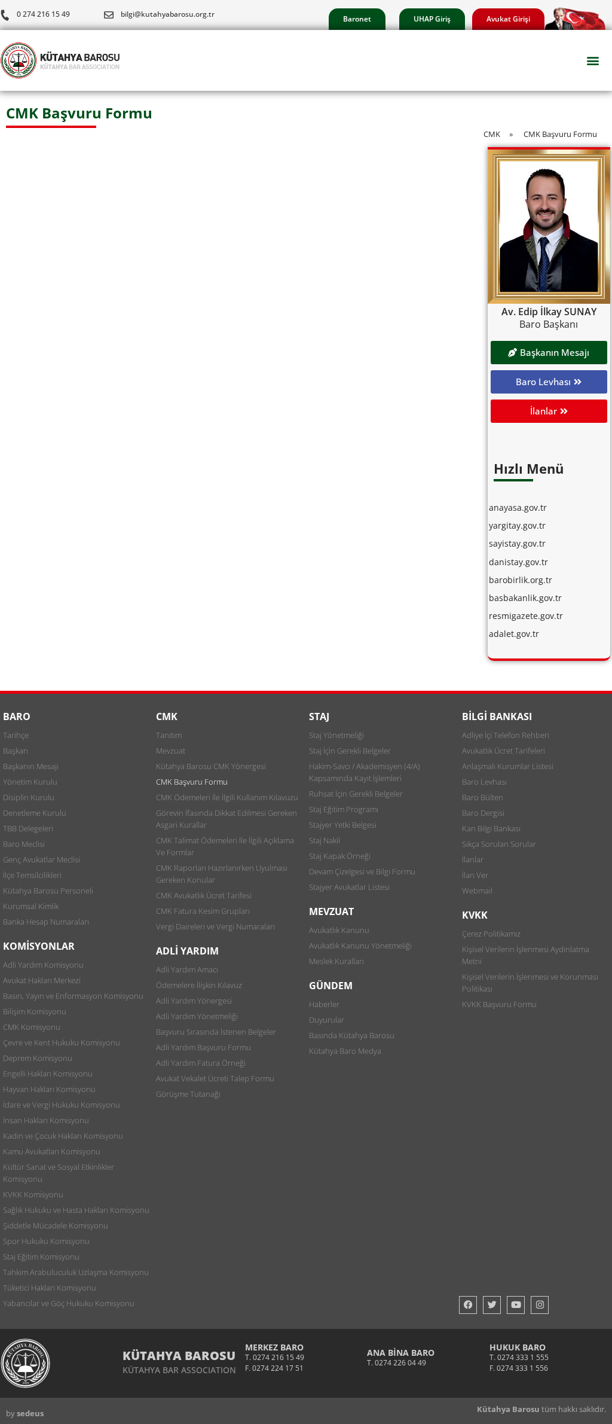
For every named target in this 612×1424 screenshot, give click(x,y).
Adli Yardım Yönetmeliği (197, 1016)
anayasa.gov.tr (518, 507)
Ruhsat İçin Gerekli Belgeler (356, 793)
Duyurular (326, 1019)
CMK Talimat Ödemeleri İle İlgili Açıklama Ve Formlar (225, 846)
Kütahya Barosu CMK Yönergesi (211, 766)
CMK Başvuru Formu (192, 781)
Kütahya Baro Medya (345, 1050)
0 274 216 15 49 (43, 14)
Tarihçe (16, 735)
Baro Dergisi (483, 812)
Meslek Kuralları (336, 961)
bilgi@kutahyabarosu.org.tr (168, 14)
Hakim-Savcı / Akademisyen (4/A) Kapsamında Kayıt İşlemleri (364, 772)
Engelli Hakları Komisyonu (48, 1073)
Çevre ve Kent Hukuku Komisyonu (61, 1042)
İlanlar (473, 859)
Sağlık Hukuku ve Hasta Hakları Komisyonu (76, 1210)
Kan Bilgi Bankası (491, 828)
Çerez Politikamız (491, 933)
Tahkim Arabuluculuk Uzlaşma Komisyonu (76, 1272)
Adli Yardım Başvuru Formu (203, 1047)
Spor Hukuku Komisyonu (46, 1241)
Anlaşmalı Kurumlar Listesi (507, 766)
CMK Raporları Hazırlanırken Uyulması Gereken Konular (221, 873)
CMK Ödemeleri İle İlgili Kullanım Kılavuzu (227, 797)
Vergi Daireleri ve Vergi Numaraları (215, 926)
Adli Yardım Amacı (187, 969)
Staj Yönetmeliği (336, 735)
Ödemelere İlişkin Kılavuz (199, 985)
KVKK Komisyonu (33, 1194)
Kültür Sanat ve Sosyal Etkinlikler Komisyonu (58, 1172)
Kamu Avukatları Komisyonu (51, 1151)
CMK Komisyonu (31, 1027)
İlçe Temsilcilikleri (32, 875)
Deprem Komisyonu (37, 1058)
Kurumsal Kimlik (31, 906)
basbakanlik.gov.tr (525, 597)
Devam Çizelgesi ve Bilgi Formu (362, 871)
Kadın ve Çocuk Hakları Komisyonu (63, 1135)
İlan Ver (475, 875)
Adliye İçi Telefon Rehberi (505, 735)
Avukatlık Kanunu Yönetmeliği (360, 945)
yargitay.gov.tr (517, 525)
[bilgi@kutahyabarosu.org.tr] (109, 15)
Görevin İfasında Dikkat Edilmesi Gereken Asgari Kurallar (226, 818)
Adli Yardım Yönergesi (194, 1000)
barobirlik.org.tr (520, 580)
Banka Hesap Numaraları (46, 921)
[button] (593, 61)
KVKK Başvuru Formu (499, 1004)
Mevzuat (170, 750)
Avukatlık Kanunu (339, 930)
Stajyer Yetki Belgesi (343, 824)
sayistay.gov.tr (517, 543)
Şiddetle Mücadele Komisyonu (55, 1225)
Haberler (324, 1004)
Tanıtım (169, 735)
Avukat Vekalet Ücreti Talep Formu (215, 1078)
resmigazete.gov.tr (526, 615)
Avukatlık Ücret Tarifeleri (503, 750)
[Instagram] (540, 1305)
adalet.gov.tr (514, 633)
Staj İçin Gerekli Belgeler (350, 750)
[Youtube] (516, 1305)
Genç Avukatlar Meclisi (41, 859)
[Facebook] (468, 1305)
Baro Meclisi (24, 843)
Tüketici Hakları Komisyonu (49, 1287)
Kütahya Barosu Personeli (48, 890)
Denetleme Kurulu (34, 812)
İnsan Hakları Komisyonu (46, 1120)
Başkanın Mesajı (31, 766)
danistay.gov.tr (518, 562)
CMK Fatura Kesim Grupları (203, 910)
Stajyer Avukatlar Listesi (349, 887)
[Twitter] (492, 1305)
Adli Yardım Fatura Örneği (201, 1062)
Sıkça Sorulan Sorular (499, 843)
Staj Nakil (324, 840)
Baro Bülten (482, 797)
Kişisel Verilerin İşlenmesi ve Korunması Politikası (530, 982)
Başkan (15, 750)
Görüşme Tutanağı (188, 1093)
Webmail (477, 890)
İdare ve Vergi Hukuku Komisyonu (61, 1104)
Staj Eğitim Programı (343, 809)
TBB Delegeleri (28, 828)
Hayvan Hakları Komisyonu (49, 1089)
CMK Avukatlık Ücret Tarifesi (204, 895)
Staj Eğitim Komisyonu (41, 1256)
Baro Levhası (484, 781)
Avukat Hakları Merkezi (42, 980)
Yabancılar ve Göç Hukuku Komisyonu (68, 1303)
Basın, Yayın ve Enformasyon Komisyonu (73, 995)
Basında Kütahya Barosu (351, 1035)
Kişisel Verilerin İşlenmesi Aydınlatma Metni (525, 955)
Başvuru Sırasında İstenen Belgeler (216, 1031)
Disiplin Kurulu (28, 797)
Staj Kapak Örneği (340, 855)
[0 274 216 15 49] (5, 15)
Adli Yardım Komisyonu (43, 964)
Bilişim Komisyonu (34, 1011)
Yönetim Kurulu (30, 781)
